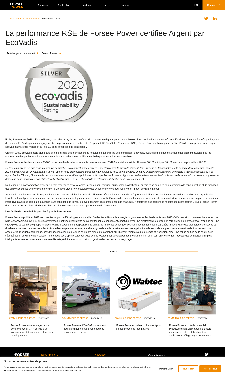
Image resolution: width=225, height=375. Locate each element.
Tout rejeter (188, 369)
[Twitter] (207, 354)
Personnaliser (166, 369)
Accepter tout (210, 369)
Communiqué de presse (23, 18)
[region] (112, 366)
